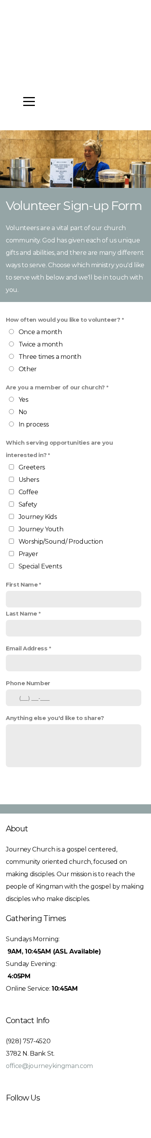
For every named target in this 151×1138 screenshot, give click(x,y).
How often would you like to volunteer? (63, 319)
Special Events (40, 566)
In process (34, 424)
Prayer (28, 554)
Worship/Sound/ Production (61, 541)
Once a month (40, 332)
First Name (22, 584)
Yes (23, 399)
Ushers (29, 479)
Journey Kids (38, 516)
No (23, 412)
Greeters (32, 467)
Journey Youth (41, 529)
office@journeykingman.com (49, 1066)
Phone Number (28, 683)
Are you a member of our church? (55, 387)
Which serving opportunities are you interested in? (59, 449)
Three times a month (50, 356)
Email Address (27, 648)
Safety (28, 504)
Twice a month (41, 344)
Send (75, 788)
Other (28, 369)
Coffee (28, 492)
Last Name (21, 613)
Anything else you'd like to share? (55, 718)
